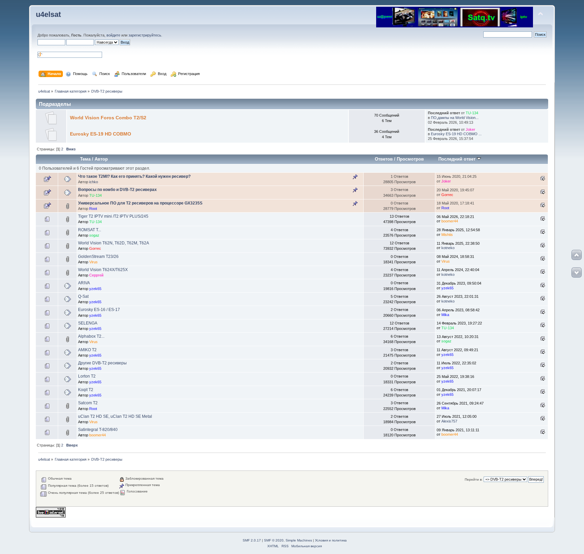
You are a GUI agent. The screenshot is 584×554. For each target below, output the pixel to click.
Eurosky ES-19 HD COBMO (100, 134)
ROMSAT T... (89, 229)
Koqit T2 (85, 389)
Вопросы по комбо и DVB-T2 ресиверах (117, 189)
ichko (93, 182)
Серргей (96, 275)
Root (93, 209)
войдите (113, 35)
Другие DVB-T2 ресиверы (102, 363)
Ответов (384, 159)
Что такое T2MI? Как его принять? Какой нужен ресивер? (134, 176)
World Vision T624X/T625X (103, 269)
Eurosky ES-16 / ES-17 (99, 309)
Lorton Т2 (87, 376)
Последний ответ (457, 159)
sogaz (94, 235)
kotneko (448, 248)
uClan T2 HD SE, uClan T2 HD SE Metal (115, 416)
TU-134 (472, 113)
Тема (85, 159)
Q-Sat (83, 296)
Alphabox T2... (91, 336)
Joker (470, 129)
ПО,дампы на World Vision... (455, 118)
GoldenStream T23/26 (98, 256)
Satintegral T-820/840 (98, 429)
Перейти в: (474, 479)
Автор (101, 159)
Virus (93, 262)
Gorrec (447, 195)
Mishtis (447, 235)
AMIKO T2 (87, 349)
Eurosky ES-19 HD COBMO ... (456, 134)
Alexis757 (449, 421)
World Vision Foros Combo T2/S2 (108, 117)
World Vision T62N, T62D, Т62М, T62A (113, 243)
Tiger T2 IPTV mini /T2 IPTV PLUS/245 (113, 216)
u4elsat (48, 14)
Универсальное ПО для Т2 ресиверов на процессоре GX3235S (140, 203)
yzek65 (95, 289)
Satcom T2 (88, 403)
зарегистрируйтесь (144, 35)
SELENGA (87, 323)
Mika (445, 315)
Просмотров (410, 159)
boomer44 (449, 221)
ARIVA (84, 283)
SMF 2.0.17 (252, 540)
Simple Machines (299, 540)
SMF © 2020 (274, 540)
